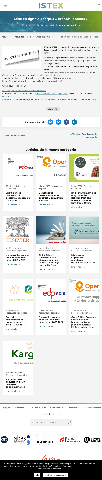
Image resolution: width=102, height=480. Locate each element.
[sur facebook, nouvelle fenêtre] (66, 122)
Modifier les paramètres (55, 475)
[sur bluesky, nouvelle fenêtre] (58, 122)
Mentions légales (93, 408)
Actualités (19, 37)
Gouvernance (20, 408)
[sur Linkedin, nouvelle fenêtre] (74, 122)
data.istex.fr (7, 96)
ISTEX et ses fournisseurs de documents (83, 135)
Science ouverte (38, 408)
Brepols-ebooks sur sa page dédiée (52, 93)
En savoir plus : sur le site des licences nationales (24, 90)
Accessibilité (75, 408)
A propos (5, 408)
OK (37, 475)
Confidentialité (57, 408)
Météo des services (51, 414)
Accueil (5, 37)
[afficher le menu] (6, 5)
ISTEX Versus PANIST (15, 135)
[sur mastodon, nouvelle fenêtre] (50, 122)
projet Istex (53, 109)
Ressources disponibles (68, 25)
